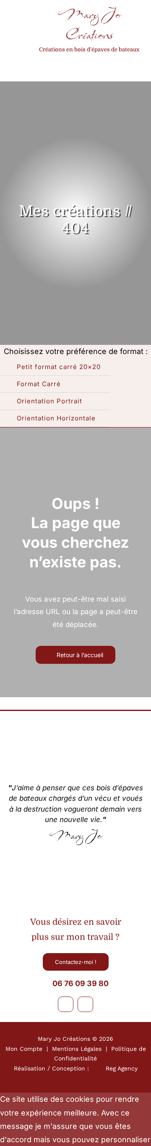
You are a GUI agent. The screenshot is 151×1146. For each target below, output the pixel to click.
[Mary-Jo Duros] (75, 859)
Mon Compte (23, 1048)
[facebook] (65, 1004)
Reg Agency (122, 1068)
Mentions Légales (77, 1048)
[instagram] (85, 1004)
